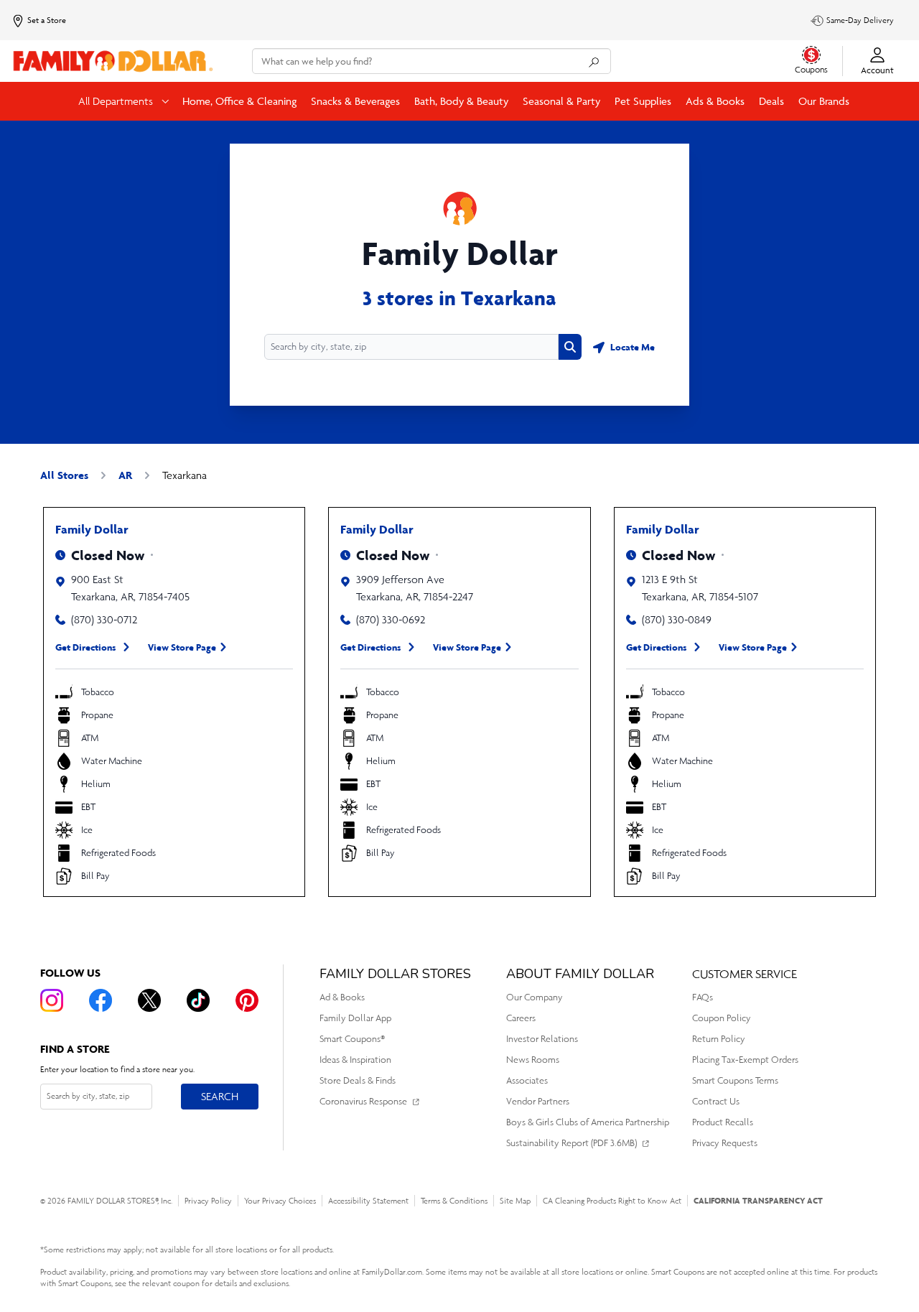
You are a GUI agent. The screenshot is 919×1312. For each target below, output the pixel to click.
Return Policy (718, 1039)
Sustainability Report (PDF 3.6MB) (571, 1143)
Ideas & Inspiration (355, 1059)
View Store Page (182, 647)
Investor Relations (542, 1039)
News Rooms (532, 1059)
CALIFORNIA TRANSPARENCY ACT (758, 1200)
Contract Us (716, 1101)
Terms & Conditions (454, 1201)
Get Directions (85, 647)
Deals (771, 101)
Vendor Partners (537, 1101)
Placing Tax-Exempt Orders (745, 1059)
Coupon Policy (721, 1018)
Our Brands (823, 101)
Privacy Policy (208, 1201)
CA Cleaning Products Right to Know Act (612, 1201)
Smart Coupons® (352, 1039)
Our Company (534, 997)
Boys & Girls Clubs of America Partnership (587, 1122)
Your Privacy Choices (280, 1201)
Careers (521, 1018)
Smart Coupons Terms (735, 1080)
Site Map (515, 1201)
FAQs (702, 997)
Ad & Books (342, 997)
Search (219, 1096)
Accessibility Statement (368, 1201)
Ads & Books (715, 101)
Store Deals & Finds (357, 1080)
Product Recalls (722, 1122)
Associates (527, 1080)
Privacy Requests (724, 1143)
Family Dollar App (355, 1018)
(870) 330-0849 (677, 619)
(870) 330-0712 (104, 619)
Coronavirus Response (363, 1101)
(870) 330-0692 (390, 619)
